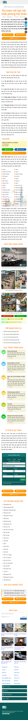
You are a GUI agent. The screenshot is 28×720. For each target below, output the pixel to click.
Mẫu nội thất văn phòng (13, 319)
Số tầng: (19, 470)
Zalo (26, 25)
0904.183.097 (21, 34)
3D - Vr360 (6, 698)
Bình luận (9, 16)
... (7, 358)
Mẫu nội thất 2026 (8, 694)
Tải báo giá (21, 149)
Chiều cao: (8, 475)
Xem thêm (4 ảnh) (8, 315)
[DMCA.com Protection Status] (6, 714)
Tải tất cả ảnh (21, 315)
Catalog (5, 690)
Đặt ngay (8, 149)
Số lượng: (19, 475)
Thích (4, 16)
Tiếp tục (22, 479)
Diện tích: (8, 470)
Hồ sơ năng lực (7, 686)
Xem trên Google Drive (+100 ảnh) (14, 322)
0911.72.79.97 (8, 34)
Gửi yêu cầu (15, 38)
